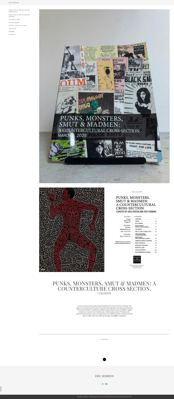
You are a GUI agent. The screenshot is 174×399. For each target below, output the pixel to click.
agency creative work (18, 25)
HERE (115, 316)
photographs (14, 22)
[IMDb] (106, 384)
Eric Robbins (104, 376)
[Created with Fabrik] (1, 389)
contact (12, 34)
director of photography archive (19, 15)
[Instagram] (102, 384)
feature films (14, 19)
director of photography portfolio (19, 11)
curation (12, 28)
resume (11, 31)
